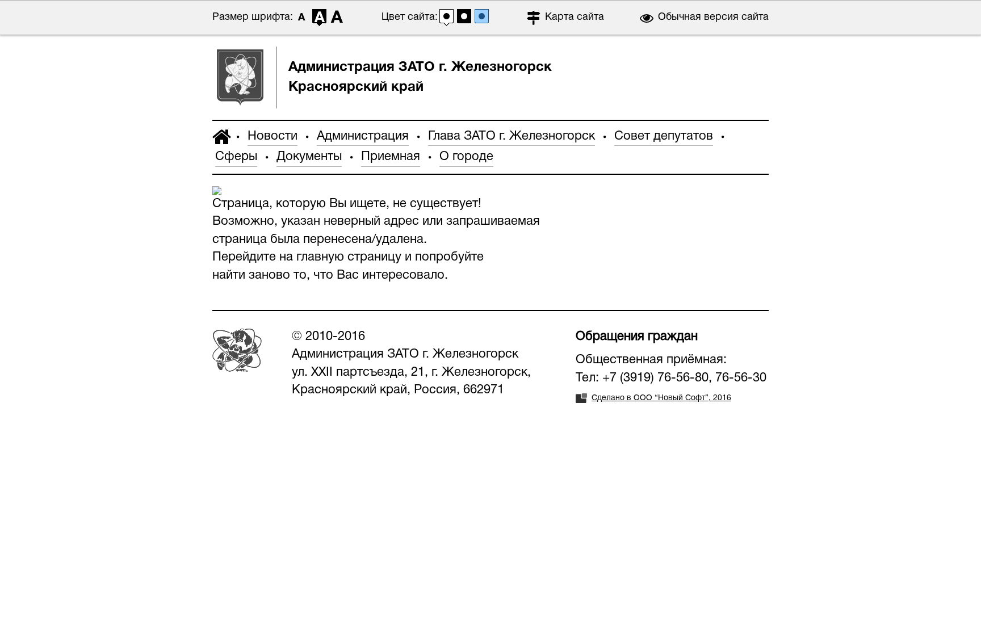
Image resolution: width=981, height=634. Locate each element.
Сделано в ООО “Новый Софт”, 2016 (661, 398)
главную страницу (348, 257)
